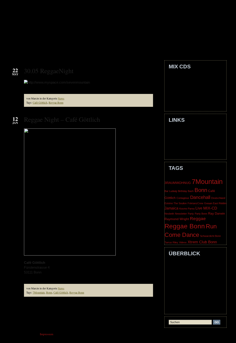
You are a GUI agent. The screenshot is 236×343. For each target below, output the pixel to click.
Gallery (131, 48)
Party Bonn (201, 213)
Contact (74, 48)
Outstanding (179, 77)
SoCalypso (178, 146)
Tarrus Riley (171, 242)
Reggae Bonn (56, 102)
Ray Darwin (216, 213)
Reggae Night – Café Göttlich (62, 119)
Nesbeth (169, 213)
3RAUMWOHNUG (178, 183)
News (61, 98)
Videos (183, 242)
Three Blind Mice (183, 151)
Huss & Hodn (180, 135)
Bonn (49, 292)
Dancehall (200, 197)
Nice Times (179, 103)
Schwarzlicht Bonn (210, 236)
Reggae (198, 218)
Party (191, 213)
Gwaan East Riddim (215, 203)
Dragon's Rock (181, 98)
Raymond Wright (177, 219)
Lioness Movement (184, 141)
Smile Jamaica (180, 82)
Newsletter (181, 213)
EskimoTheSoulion (184, 130)
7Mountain (39, 292)
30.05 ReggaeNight (49, 70)
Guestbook (158, 48)
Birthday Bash (186, 191)
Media (181, 48)
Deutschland (218, 198)
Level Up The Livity (184, 87)
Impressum (178, 301)
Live (198, 208)
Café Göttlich (40, 102)
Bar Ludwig (171, 191)
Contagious (183, 198)
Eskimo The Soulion (176, 203)
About (53, 48)
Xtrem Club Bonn (202, 242)
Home (35, 48)
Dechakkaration (182, 92)
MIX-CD (210, 208)
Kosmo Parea (187, 208)
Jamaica (171, 208)
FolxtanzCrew (195, 203)
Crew (94, 48)
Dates (111, 48)
